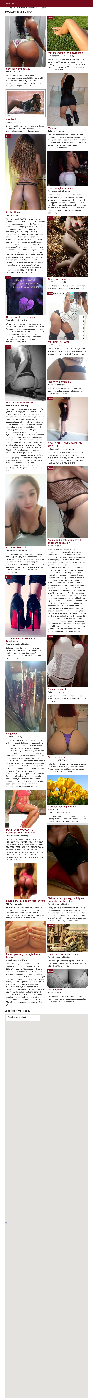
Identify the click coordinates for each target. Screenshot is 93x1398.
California (31, 8)
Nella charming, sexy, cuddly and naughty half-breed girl (66, 899)
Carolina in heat (57, 757)
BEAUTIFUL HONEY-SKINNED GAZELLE (65, 444)
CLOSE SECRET (11, 3)
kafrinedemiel (55, 989)
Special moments (57, 689)
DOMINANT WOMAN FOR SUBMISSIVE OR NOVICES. (21, 831)
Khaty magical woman (60, 188)
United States (19, 8)
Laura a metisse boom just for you (25, 900)
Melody (52, 128)
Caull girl (11, 119)
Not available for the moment (22, 317)
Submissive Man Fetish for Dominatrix (21, 640)
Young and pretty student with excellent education (65, 541)
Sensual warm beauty (18, 68)
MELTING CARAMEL (59, 342)
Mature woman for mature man (65, 52)
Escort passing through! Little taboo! (23, 956)
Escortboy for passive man (63, 954)
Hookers (8, 8)
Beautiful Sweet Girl (17, 547)
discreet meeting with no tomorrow (62, 808)
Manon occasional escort (20, 402)
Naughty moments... (59, 381)
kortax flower (13, 212)
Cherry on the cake (59, 279)
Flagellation (12, 733)
